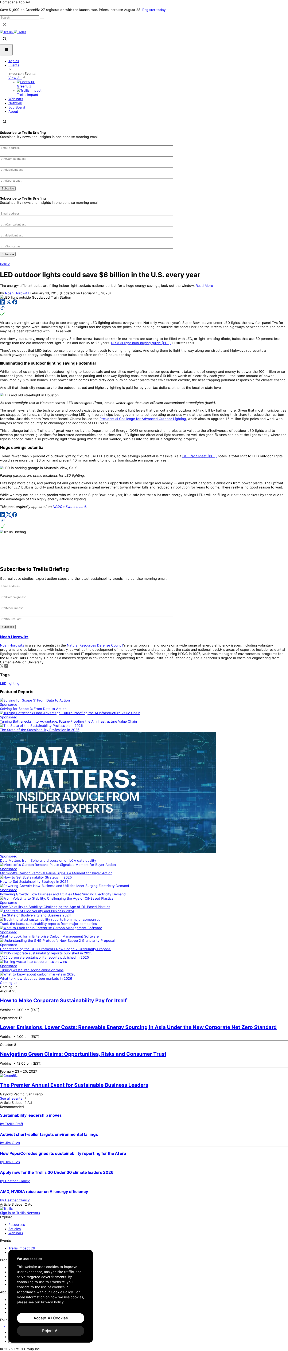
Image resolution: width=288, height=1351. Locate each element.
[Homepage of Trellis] (6, 1208)
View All (15, 78)
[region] (50, 1296)
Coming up (8, 983)
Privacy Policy (52, 1302)
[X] (9, 303)
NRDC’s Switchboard (69, 506)
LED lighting (9, 683)
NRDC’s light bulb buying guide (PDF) (141, 343)
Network (15, 103)
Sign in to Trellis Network (20, 1213)
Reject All (50, 1330)
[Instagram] (8, 1325)
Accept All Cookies (51, 1318)
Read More (204, 285)
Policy (5, 264)
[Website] (144, 311)
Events (13, 65)
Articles (14, 1229)
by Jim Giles (10, 1143)
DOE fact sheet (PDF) (199, 456)
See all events (11, 1098)
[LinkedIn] (3, 303)
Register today (154, 10)
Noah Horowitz (17, 293)
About (13, 111)
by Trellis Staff (11, 1124)
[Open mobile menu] (6, 49)
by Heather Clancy (15, 1181)
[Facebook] (14, 303)
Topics (13, 61)
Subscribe (8, 188)
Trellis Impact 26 (21, 1248)
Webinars (15, 99)
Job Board (16, 107)
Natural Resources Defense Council (95, 645)
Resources (16, 1224)
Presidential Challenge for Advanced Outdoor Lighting (143, 419)
